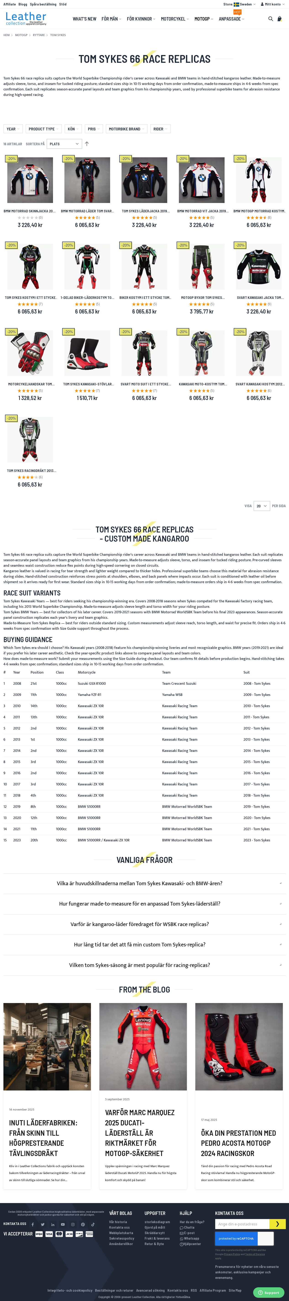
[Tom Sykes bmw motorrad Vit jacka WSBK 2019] (201, 180)
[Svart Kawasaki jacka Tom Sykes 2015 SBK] (259, 266)
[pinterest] (83, 1224)
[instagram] (73, 1224)
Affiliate (9, 4)
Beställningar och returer (114, 1290)
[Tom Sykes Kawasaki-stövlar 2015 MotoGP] (87, 353)
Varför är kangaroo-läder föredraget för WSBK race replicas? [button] (140, 924)
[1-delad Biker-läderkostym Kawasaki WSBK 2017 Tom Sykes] (87, 266)
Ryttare (39, 35)
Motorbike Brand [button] (124, 128)
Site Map (235, 1290)
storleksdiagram (157, 1221)
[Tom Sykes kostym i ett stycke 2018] (30, 266)
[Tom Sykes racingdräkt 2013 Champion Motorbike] (30, 439)
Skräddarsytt (155, 1232)
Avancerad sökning (150, 1290)
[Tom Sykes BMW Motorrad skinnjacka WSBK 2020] (30, 180)
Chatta (188, 1227)
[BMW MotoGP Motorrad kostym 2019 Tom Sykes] (259, 180)
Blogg (23, 4)
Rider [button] (158, 128)
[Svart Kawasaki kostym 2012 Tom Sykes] (259, 353)
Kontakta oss (119, 1227)
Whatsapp (191, 1238)
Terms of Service (255, 1254)
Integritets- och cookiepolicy (70, 1290)
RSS (194, 1290)
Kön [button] (71, 128)
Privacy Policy (232, 1254)
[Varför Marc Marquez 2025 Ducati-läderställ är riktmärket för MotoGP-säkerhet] (143, 1046)
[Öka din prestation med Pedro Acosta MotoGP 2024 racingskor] (239, 1046)
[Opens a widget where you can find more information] (268, 1293)
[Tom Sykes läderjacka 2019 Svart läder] (144, 180)
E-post (189, 1232)
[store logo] (26, 19)
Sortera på (35, 144)
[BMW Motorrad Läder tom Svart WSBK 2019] (87, 180)
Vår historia (118, 1221)
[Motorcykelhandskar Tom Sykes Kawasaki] (30, 353)
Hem (6, 35)
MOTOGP (21, 35)
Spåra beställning (43, 4)
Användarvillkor (121, 1243)
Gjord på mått (155, 1227)
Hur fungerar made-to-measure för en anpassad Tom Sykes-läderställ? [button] (139, 904)
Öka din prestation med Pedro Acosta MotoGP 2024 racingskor (238, 1143)
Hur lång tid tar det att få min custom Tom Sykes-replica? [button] (140, 944)
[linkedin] (52, 1224)
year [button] (11, 128)
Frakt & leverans (157, 1238)
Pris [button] (92, 128)
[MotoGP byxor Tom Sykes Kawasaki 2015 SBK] (201, 266)
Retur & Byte (154, 1243)
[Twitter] (42, 1224)
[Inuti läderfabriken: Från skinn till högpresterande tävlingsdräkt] (47, 1046)
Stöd (62, 4)
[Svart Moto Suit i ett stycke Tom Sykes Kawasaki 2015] (144, 353)
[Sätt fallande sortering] (87, 144)
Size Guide (68, 629)
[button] (240, 4)
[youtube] (62, 1224)
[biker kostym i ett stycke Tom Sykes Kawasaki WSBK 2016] (144, 266)
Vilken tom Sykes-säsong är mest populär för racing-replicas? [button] (139, 965)
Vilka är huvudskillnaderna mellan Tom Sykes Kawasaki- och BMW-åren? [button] (140, 883)
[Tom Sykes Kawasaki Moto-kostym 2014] (201, 353)
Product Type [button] (42, 128)
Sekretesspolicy (121, 1238)
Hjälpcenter (192, 1243)
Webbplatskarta (121, 1232)
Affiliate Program (213, 1290)
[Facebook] (32, 1224)
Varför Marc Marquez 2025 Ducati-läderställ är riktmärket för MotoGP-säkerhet (140, 1132)
